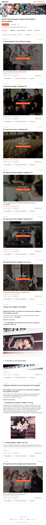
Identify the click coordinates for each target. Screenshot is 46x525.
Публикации (5, 30)
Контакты (29, 30)
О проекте (36, 30)
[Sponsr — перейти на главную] (5, 1)
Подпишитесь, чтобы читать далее (11, 73)
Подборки (12, 30)
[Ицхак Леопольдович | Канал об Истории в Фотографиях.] (4, 15)
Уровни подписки (21, 30)
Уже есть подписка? (23, 61)
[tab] (5, 30)
